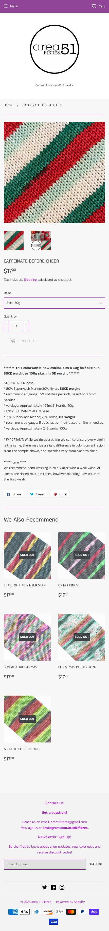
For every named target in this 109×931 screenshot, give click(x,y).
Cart (101, 6)
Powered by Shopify (70, 902)
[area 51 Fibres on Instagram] (62, 888)
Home (8, 105)
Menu (14, 6)
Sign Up (95, 864)
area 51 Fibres (41, 902)
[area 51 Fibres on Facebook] (53, 888)
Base (7, 293)
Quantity (10, 316)
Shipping (30, 279)
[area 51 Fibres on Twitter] (44, 888)
